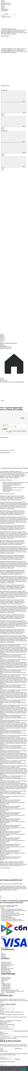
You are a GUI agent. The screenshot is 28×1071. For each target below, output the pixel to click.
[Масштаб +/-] (4, 1064)
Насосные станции (6, 963)
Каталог (2, 379)
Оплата (22, 468)
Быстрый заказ (13, 343)
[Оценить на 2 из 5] (6, 426)
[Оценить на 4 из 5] (11, 426)
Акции (2, 982)
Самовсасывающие (6, 972)
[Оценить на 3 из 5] (8, 426)
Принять (24, 1070)
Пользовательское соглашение (9, 919)
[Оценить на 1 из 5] (4, 426)
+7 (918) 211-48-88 (8, 911)
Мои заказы (7, 85)
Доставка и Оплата (6, 977)
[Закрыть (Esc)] (0, 1064)
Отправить (14, 1038)
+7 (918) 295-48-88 (9, 906)
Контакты (14, 890)
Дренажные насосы (6, 966)
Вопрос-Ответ (4, 980)
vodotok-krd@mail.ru (6, 988)
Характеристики (10, 468)
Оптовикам (4, 956)
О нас (2, 953)
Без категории (3, 380)
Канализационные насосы (7, 964)
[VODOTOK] (4, 90)
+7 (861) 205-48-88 (5, 986)
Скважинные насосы (6, 962)
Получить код (18, 1048)
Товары (2, 1004)
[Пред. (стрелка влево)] (0, 1065)
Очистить (2, 336)
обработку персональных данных (15, 1014)
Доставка (13, 1004)
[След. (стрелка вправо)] (1, 1065)
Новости (3, 955)
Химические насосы (6, 971)
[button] (14, 69)
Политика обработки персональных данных (11, 920)
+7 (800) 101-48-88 (5, 30)
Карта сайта (21, 920)
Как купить (17, 468)
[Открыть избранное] (14, 58)
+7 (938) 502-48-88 (15, 910)
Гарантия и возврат (6, 978)
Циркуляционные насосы (7, 968)
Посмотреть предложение (6, 905)
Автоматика (4, 967)
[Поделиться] (1, 1064)
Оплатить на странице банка (7, 1024)
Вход (2, 85)
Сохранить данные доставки (21, 1031)
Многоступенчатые (6, 969)
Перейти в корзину (4, 343)
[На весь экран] (3, 1064)
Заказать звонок (5, 36)
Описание (3, 468)
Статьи (3, 981)
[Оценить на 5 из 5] (13, 426)
